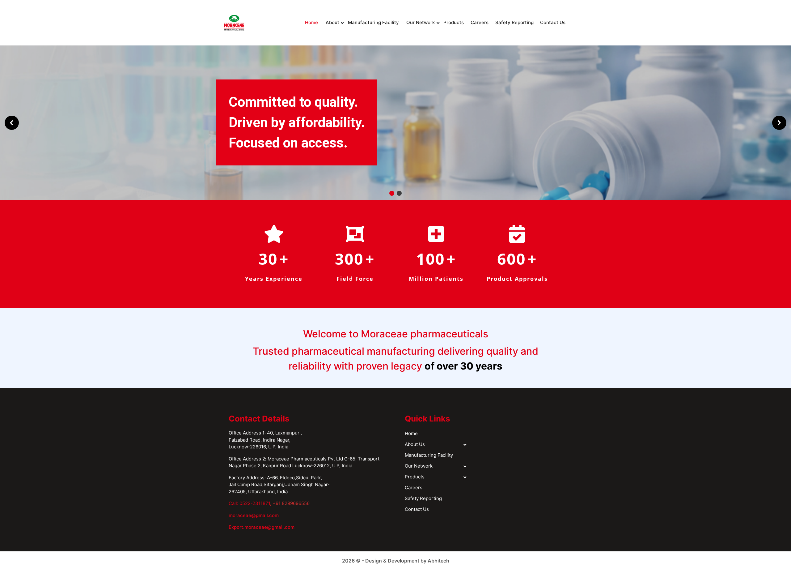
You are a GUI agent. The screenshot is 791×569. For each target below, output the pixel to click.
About (332, 22)
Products (453, 22)
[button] (12, 123)
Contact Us (552, 22)
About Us (415, 444)
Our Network (420, 22)
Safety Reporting (514, 22)
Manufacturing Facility (373, 22)
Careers (480, 22)
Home (311, 22)
